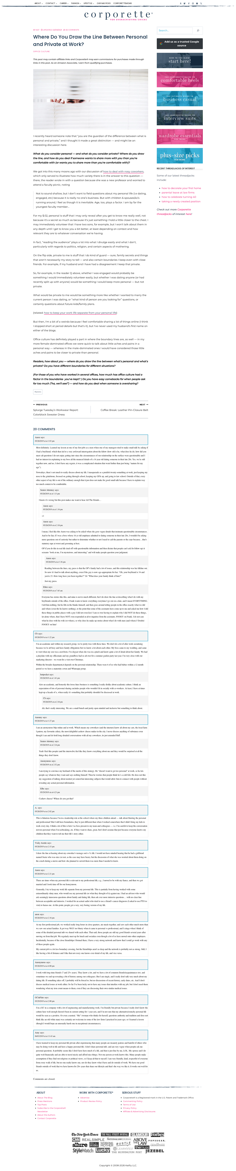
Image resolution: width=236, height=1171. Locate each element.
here (188, 214)
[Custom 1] (180, 3)
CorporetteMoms (122, 3)
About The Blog (44, 1097)
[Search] (198, 30)
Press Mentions (44, 1101)
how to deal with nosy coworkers (123, 171)
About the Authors (46, 1115)
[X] (201, 3)
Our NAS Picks (104, 3)
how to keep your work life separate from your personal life (80, 312)
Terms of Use (129, 1104)
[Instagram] (193, 3)
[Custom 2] (184, 3)
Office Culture (41, 51)
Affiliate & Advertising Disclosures (139, 1111)
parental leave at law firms (178, 192)
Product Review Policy (91, 1101)
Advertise (84, 1097)
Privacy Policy (130, 1108)
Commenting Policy (132, 1101)
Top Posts (42, 1104)
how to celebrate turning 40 (179, 196)
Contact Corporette (46, 1118)
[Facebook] (189, 3)
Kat (37, 30)
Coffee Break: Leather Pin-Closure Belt (124, 407)
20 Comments (72, 30)
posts (38, 392)
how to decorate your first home (181, 188)
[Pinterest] (197, 3)
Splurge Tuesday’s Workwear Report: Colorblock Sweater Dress (55, 409)
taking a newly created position (181, 201)
